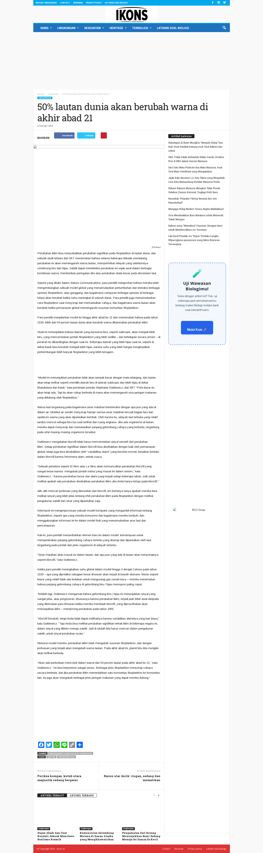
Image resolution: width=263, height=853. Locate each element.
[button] (224, 28)
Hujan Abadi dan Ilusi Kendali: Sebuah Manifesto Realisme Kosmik (55, 836)
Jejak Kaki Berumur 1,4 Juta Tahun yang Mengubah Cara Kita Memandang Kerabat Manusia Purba (196, 179)
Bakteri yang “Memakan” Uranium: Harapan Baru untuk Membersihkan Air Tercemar (195, 227)
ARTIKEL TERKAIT (52, 795)
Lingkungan (66, 28)
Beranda (78, 2)
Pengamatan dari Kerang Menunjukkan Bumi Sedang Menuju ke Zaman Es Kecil (141, 836)
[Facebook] (212, 3)
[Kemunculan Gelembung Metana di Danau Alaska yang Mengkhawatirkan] (99, 815)
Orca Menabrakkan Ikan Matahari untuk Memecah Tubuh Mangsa (195, 217)
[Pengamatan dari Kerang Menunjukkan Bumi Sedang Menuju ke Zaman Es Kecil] (141, 815)
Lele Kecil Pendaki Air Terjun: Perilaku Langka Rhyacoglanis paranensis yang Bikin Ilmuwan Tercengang (194, 240)
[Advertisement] (131, 61)
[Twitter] (224, 3)
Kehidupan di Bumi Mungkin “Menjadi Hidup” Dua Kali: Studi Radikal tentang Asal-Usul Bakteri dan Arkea (195, 146)
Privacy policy (94, 2)
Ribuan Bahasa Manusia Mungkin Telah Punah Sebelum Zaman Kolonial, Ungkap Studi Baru (194, 190)
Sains (44, 28)
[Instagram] (218, 3)
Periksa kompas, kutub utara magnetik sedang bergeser (59, 778)
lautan (51, 757)
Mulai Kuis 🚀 (197, 329)
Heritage (116, 28)
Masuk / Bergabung (46, 2)
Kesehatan (92, 28)
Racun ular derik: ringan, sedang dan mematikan (132, 778)
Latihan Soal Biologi (116, 2)
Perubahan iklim (66, 757)
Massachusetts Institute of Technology (70, 753)
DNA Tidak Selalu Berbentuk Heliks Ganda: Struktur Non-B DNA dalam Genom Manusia (196, 159)
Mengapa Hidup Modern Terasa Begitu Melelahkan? (196, 208)
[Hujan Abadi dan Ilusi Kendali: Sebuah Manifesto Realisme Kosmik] (56, 815)
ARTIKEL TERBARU (82, 795)
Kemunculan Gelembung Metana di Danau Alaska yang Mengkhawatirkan (97, 836)
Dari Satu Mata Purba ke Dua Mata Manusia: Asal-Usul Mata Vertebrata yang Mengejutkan (195, 169)
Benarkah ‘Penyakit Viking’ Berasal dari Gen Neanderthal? (192, 200)
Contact (65, 2)
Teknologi (140, 28)
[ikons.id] (131, 14)
